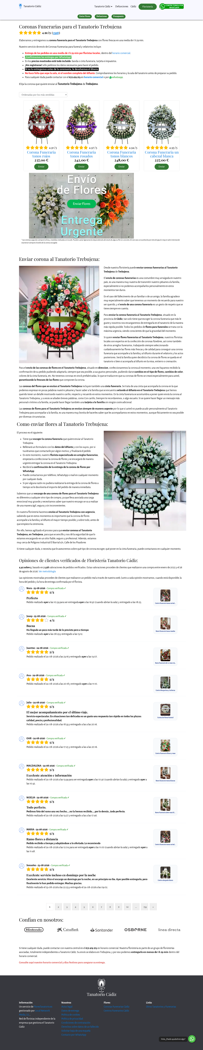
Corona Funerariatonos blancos (121, 154)
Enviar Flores (84, 16)
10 (127, 907)
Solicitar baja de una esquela (75, 1030)
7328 (56, 32)
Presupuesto (118, 16)
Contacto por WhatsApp (73, 1035)
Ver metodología (47, 571)
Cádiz (133, 6)
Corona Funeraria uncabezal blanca (162, 154)
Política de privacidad (72, 1018)
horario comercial (121, 53)
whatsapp (117, 77)
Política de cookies (70, 1014)
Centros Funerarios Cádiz (116, 1010)
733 (145, 907)
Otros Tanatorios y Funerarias (161, 1006)
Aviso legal (66, 1006)
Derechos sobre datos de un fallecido (80, 1026)
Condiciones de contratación (75, 1022)
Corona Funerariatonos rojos (41, 154)
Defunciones (121, 6)
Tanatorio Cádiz (32, 6)
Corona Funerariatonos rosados (81, 154)
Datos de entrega (70, 1010)
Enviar (41, 166)
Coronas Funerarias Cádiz (116, 1006)
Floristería (147, 6)
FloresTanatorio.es (43, 1006)
